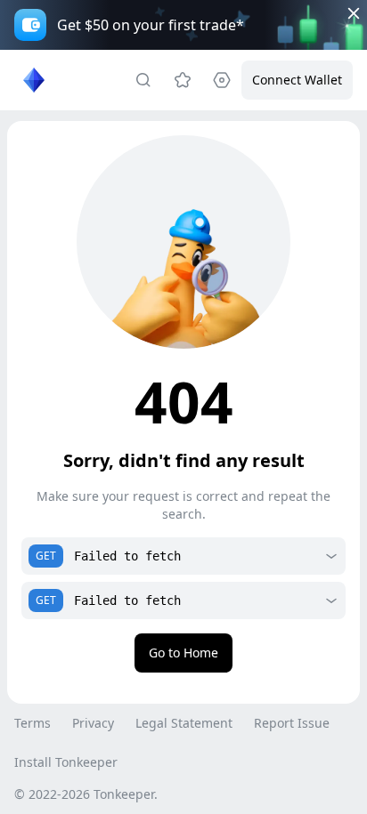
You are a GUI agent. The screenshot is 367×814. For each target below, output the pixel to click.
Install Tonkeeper (66, 762)
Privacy (93, 722)
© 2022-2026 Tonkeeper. (86, 794)
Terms (32, 722)
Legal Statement (183, 722)
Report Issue (292, 722)
